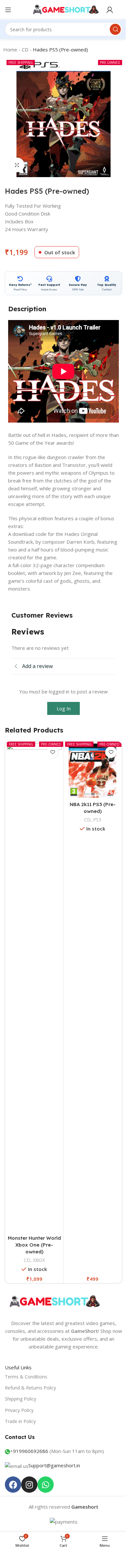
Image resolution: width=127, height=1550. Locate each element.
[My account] (109, 9)
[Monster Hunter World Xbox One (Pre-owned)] (34, 987)
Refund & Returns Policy (30, 1388)
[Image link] (54, 1301)
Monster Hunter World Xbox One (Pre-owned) (34, 1245)
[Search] (115, 29)
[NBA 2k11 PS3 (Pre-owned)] (92, 770)
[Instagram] (29, 1484)
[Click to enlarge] (17, 165)
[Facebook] (13, 1484)
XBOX (39, 1260)
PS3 (97, 820)
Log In (64, 708)
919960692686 (30, 1451)
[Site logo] (63, 9)
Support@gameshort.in (54, 1465)
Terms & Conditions (26, 1377)
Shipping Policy (20, 1399)
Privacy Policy (19, 1410)
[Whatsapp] (45, 1484)
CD (25, 49)
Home (10, 49)
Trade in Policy (20, 1421)
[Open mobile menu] (8, 9)
